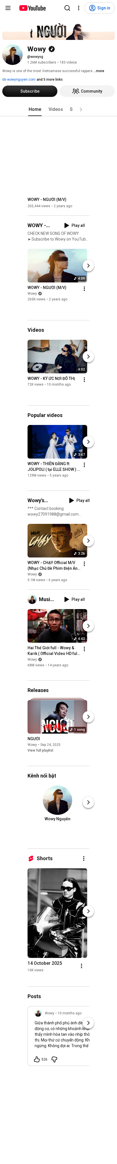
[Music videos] (33, 599)
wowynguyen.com (20, 80)
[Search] (67, 8)
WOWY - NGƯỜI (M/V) (47, 199)
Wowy (32, 294)
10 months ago (70, 1013)
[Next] (88, 265)
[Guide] (8, 8)
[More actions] (84, 288)
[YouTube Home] (32, 8)
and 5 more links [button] (50, 80)
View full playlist (40, 751)
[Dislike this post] (54, 1059)
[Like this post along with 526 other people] (36, 1059)
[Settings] (78, 8)
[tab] (35, 109)
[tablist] (58, 109)
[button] (81, 109)
